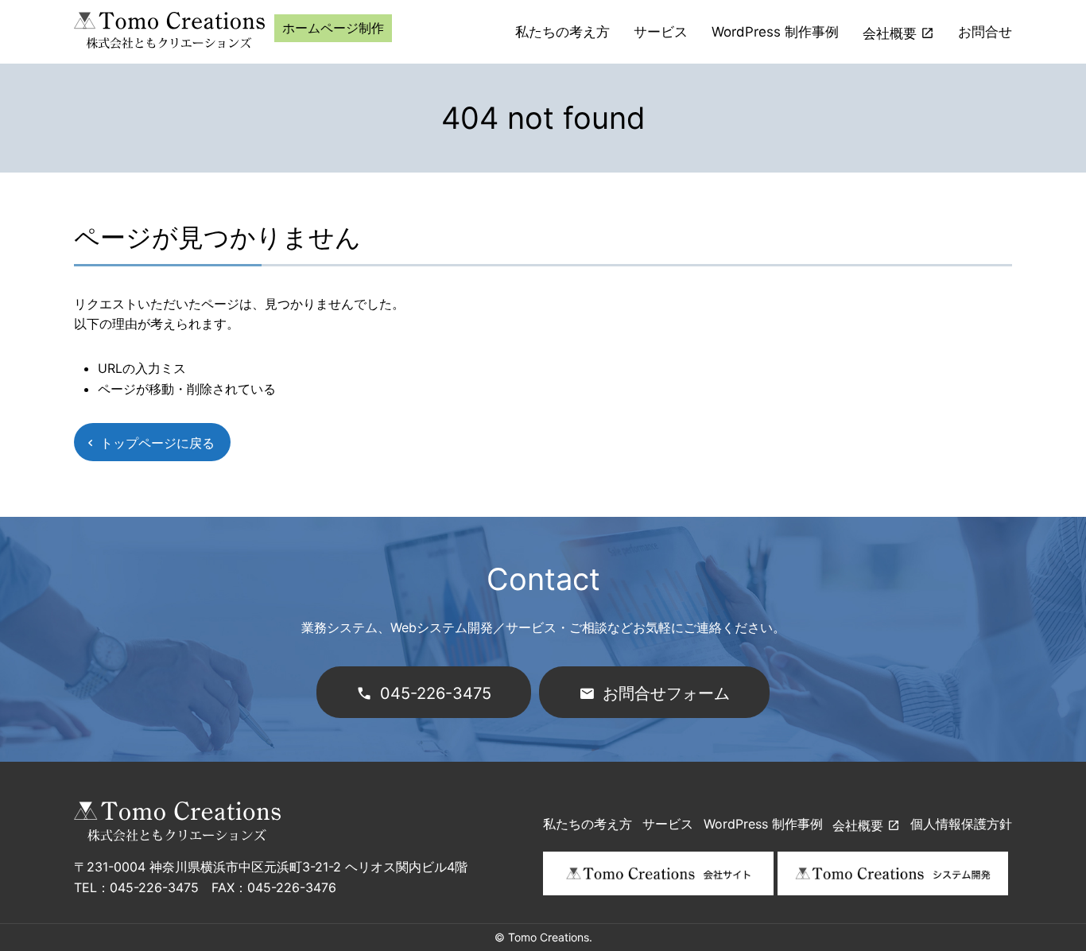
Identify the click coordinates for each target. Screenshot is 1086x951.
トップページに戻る (157, 443)
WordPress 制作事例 (775, 32)
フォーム (666, 693)
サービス (661, 32)
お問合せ (985, 32)
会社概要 (890, 33)
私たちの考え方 (562, 32)
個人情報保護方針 (961, 824)
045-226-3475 (435, 693)
